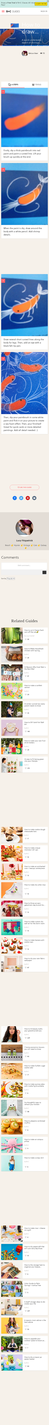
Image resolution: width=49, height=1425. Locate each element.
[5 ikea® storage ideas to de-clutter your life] (12, 1307)
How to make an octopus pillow (33, 1140)
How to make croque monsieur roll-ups (32, 849)
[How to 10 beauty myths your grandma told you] (12, 1034)
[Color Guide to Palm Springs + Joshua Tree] (12, 1289)
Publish (44, 572)
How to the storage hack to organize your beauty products (34, 1267)
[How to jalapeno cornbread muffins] (12, 1126)
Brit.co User (33, 53)
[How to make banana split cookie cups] (12, 945)
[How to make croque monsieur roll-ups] (12, 853)
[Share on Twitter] (21, 498)
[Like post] (18, 487)
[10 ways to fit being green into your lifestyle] (12, 765)
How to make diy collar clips (35, 885)
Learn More (41, 4)
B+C (27, 654)
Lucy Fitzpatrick (24, 540)
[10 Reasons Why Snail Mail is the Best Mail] (12, 672)
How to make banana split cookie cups (34, 941)
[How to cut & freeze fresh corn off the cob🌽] (12, 636)
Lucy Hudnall (30, 636)
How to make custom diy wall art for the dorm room (34, 923)
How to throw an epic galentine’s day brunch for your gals (34, 905)
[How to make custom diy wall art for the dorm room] (12, 927)
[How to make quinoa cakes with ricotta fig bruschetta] (12, 1090)
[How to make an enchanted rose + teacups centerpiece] (12, 872)
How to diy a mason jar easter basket (33, 1358)
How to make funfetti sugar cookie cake (34, 1067)
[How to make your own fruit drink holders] (12, 746)
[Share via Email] (34, 498)
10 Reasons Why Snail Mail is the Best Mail (35, 668)
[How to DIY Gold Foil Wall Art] (12, 728)
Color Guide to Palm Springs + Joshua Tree (32, 1284)
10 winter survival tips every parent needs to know (34, 705)
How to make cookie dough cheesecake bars (34, 830)
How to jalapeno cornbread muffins (34, 1122)
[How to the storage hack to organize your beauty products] (12, 1270)
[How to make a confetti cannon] (12, 691)
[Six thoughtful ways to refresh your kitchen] (12, 1108)
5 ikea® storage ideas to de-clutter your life (35, 1303)
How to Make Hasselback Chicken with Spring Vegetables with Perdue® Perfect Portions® (33, 651)
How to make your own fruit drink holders (34, 742)
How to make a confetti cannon (33, 686)
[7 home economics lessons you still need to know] (12, 1053)
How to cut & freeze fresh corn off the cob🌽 (34, 631)
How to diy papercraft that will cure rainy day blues (34, 1248)
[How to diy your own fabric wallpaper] (12, 964)
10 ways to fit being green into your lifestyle (34, 760)
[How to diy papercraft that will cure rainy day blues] (12, 1252)
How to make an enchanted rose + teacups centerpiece (34, 867)
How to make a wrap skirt (34, 1158)
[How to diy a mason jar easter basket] (12, 1363)
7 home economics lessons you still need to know (34, 1048)
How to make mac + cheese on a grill (34, 1229)
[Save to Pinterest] (28, 498)
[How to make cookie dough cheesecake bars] (12, 835)
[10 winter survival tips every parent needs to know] (12, 709)
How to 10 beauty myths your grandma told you (33, 1030)
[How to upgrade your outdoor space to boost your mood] (12, 1344)
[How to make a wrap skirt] (12, 1163)
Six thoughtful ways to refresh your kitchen (32, 1103)
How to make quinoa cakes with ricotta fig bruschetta (34, 1085)
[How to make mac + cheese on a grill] (12, 1234)
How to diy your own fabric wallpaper (34, 959)
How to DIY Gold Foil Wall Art (34, 723)
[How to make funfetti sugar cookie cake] (12, 1071)
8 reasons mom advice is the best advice (35, 1321)
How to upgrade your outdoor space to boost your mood (35, 1340)
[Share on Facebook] (15, 498)
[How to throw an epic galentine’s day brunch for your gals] (12, 909)
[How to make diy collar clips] (12, 890)
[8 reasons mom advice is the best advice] (12, 1326)
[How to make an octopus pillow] (12, 1145)
